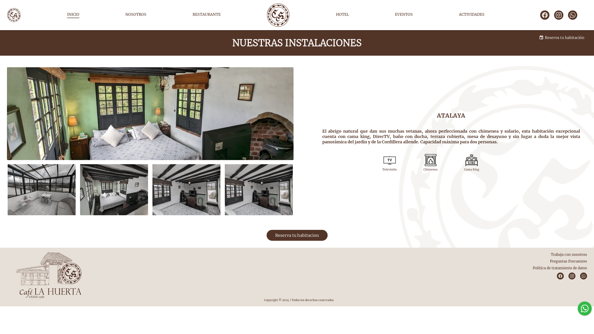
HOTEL (342, 14)
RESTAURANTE (207, 14)
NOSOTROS (135, 14)
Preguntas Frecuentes (568, 261)
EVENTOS (404, 14)
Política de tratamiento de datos (560, 268)
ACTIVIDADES (471, 14)
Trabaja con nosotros (569, 254)
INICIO (73, 14)
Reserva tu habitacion (297, 235)
